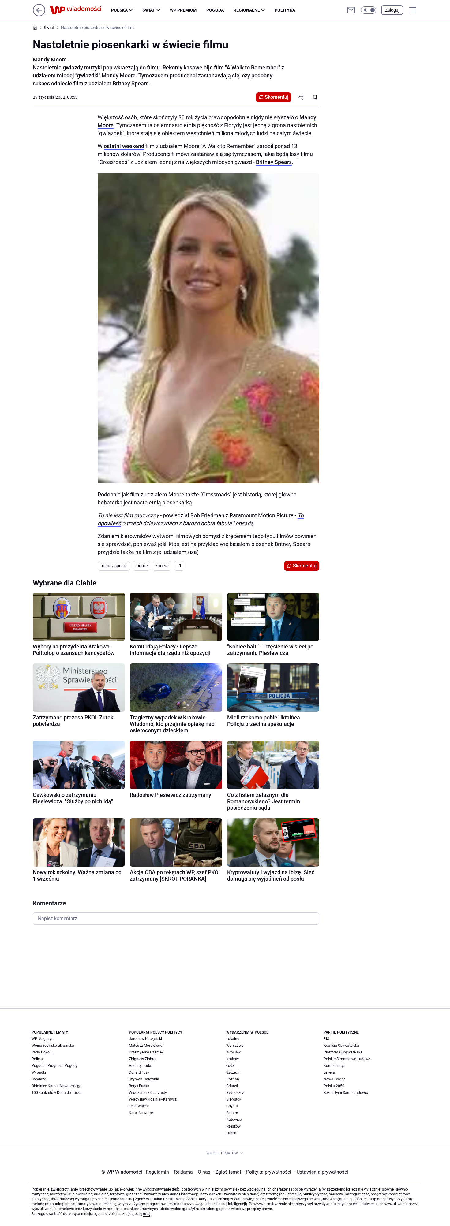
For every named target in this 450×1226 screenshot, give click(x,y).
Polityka (285, 10)
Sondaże (39, 1079)
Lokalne (232, 1039)
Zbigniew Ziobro (142, 1059)
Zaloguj (392, 10)
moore (141, 565)
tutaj (146, 1214)
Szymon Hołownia (144, 1079)
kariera (162, 565)
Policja (37, 1059)
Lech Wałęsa (139, 1106)
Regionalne (247, 10)
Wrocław (233, 1052)
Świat (148, 10)
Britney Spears (274, 162)
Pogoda (215, 10)
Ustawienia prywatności (321, 1172)
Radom (232, 1113)
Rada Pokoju (42, 1052)
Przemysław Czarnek (146, 1052)
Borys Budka (139, 1086)
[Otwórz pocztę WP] (351, 10)
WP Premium (183, 10)
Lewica (329, 1072)
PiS (326, 1039)
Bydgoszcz (235, 1092)
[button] (368, 10)
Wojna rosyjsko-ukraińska (53, 1045)
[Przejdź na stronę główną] (39, 14)
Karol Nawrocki (141, 1113)
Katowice (234, 1119)
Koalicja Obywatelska (341, 1045)
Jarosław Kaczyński (145, 1039)
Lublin (231, 1133)
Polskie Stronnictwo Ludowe (347, 1059)
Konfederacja (335, 1066)
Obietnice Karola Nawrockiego (56, 1086)
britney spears (113, 565)
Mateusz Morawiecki (146, 1045)
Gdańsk (232, 1086)
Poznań (232, 1079)
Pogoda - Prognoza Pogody (54, 1066)
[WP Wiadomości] (80, 10)
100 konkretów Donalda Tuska (57, 1092)
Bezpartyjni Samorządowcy (346, 1092)
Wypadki (39, 1072)
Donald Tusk (139, 1072)
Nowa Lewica (335, 1079)
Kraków (232, 1059)
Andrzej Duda (140, 1066)
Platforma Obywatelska (343, 1052)
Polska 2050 (334, 1086)
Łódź (230, 1066)
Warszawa (235, 1045)
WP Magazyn (43, 1039)
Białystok (233, 1099)
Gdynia (232, 1106)
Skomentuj (276, 97)
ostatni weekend (124, 146)
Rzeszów (233, 1126)
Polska (119, 10)
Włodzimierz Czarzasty (148, 1092)
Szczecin (233, 1072)
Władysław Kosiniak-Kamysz (153, 1099)
